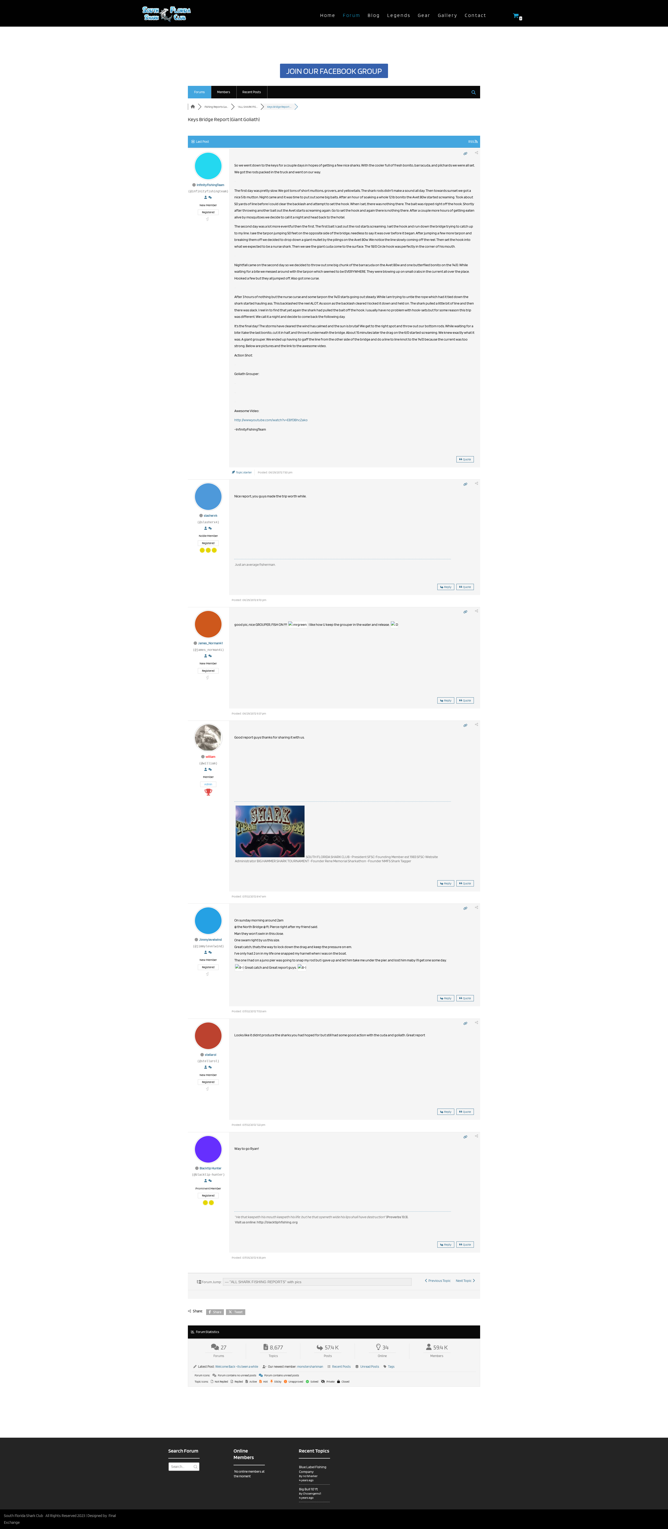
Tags (391, 1367)
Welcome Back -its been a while (236, 1367)
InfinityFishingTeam (210, 185)
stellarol (210, 1055)
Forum (351, 15)
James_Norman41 (210, 643)
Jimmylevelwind (210, 940)
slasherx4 (210, 515)
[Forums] (193, 107)
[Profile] (205, 197)
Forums (199, 92)
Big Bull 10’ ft (308, 1489)
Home (328, 15)
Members (223, 92)
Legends (398, 15)
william (210, 757)
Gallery (447, 15)
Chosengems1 (312, 1493)
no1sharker (310, 1476)
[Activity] (210, 197)
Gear (424, 15)
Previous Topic (439, 1280)
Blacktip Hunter (211, 1168)
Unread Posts (369, 1367)
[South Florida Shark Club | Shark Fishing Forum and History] (168, 13)
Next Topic (464, 1280)
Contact (475, 15)
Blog (374, 15)
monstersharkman (310, 1367)
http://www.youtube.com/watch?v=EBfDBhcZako (271, 420)
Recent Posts (251, 92)
